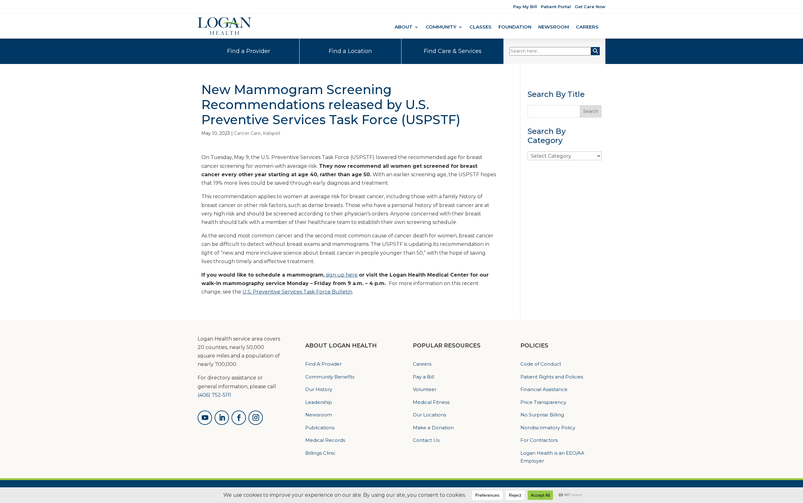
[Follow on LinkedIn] (222, 417)
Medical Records (325, 440)
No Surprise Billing (542, 415)
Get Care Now (590, 6)
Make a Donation (433, 428)
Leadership (318, 402)
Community (441, 27)
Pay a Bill (423, 377)
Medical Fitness (431, 402)
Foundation (514, 27)
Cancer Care (247, 133)
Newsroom (553, 27)
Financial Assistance (543, 389)
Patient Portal (556, 6)
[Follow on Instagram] (255, 417)
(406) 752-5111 (214, 395)
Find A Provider (323, 364)
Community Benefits (329, 377)
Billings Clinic (320, 453)
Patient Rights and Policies (551, 377)
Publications (319, 428)
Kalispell (271, 133)
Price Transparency (543, 402)
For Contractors (539, 440)
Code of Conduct (540, 364)
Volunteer (424, 389)
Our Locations (429, 415)
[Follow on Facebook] (238, 417)
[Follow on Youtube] (205, 417)
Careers (587, 27)
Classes (481, 27)
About (403, 27)
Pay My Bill (525, 6)
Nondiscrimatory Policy (547, 428)
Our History (318, 389)
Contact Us (426, 440)
